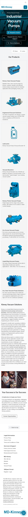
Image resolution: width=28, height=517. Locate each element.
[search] (25, 2)
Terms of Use (7, 440)
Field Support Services (10, 450)
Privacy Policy (7, 438)
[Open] (25, 7)
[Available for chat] (23, 513)
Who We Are (7, 459)
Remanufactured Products (10, 453)
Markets (6, 461)
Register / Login (8, 471)
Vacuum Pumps (8, 465)
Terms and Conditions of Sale (11, 442)
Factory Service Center (10, 448)
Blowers (6, 463)
